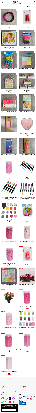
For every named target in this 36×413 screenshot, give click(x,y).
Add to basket (16, 10)
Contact (3, 385)
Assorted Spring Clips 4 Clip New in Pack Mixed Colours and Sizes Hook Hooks (9, 155)
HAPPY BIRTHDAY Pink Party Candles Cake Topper (9, 111)
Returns (3, 386)
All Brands (20, 382)
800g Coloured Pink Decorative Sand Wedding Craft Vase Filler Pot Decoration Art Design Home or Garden (27, 349)
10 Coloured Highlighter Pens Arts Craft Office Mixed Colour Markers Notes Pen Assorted (27, 176)
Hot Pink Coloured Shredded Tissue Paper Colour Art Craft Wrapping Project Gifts (27, 155)
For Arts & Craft (21, 385)
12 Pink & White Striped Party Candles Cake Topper (27, 262)
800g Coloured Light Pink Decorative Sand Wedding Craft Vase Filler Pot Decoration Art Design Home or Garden (9, 372)
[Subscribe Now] (34, 247)
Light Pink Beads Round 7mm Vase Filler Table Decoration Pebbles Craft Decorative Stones (9, 328)
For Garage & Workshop (22, 386)
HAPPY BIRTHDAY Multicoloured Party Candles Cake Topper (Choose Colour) (27, 90)
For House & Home (21, 388)
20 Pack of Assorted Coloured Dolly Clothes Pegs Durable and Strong (27, 47)
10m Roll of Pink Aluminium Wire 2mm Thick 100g (9, 25)
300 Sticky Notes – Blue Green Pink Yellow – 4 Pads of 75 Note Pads (27, 68)
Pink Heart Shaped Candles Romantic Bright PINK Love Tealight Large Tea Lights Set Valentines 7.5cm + (27, 133)
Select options (34, 74)
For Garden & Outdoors (22, 387)
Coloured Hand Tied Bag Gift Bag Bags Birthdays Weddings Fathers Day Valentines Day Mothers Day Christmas (9, 220)
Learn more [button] (4, 407)
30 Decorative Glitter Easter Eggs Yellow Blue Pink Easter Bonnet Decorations (9, 68)
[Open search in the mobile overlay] (2, 2)
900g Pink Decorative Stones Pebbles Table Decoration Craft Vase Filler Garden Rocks (9, 263)
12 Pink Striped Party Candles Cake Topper (27, 25)
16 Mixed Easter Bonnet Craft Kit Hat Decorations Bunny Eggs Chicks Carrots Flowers (9, 47)
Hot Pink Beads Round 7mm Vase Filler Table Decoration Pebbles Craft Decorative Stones (27, 306)
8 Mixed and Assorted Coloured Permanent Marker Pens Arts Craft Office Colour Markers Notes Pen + (27, 198)
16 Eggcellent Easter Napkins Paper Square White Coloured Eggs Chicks (9, 285)
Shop (3, 387)
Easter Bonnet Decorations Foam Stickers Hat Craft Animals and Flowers (9, 90)
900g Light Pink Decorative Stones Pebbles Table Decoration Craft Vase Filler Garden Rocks (27, 241)
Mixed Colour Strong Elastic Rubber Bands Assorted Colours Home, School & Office (27, 219)
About (3, 382)
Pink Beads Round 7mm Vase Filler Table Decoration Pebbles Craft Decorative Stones (9, 176)
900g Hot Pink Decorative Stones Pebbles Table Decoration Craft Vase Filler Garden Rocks (9, 241)
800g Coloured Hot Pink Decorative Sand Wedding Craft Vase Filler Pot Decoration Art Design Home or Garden (9, 350)
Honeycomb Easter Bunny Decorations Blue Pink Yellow (27, 112)
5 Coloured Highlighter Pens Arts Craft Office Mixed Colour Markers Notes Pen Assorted (9, 198)
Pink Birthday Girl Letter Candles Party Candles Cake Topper (27, 285)
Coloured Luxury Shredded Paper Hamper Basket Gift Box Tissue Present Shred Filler (27, 328)
